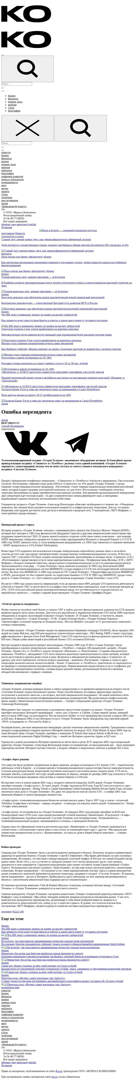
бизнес (12, 95)
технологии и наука (12, 236)
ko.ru (54, 1076)
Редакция (6, 227)
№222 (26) (18, 911)
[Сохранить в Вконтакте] (26, 454)
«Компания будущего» (14, 206)
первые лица (15, 101)
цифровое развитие (12, 176)
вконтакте (22, 224)
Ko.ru (59, 1071)
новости (6, 152)
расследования (9, 200)
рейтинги (6, 170)
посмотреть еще (10, 987)
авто (3, 185)
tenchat (32, 224)
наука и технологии (12, 179)
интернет (6, 911)
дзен (13, 224)
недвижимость (9, 182)
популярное (8, 233)
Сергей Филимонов (12, 426)
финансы (13, 98)
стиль (11, 107)
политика (6, 197)
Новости (20, 233)
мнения (12, 104)
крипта (5, 191)
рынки (5, 161)
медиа (4, 188)
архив (4, 203)
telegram (5, 224)
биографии (14, 110)
